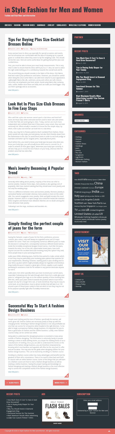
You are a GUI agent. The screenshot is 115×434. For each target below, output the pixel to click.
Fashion (17, 25)
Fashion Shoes (29, 25)
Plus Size (25, 49)
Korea (97, 196)
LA (100, 196)
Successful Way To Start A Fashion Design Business (36, 308)
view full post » (13, 90)
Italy (77, 195)
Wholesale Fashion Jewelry (96, 219)
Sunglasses (61, 25)
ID (31, 177)
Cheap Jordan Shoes (87, 184)
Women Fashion (94, 25)
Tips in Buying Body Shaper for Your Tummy (89, 68)
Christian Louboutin (81, 188)
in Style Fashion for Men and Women (54, 9)
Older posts (14, 382)
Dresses (8, 25)
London (77, 199)
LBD (103, 196)
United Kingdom (97, 210)
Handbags (41, 25)
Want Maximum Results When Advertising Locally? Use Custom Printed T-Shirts (90, 98)
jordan (92, 196)
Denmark (92, 188)
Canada (77, 184)
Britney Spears (92, 180)
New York (92, 203)
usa (97, 213)
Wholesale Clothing (77, 25)
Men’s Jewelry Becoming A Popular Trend (36, 170)
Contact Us (79, 280)
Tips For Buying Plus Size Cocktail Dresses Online (36, 41)
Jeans (24, 233)
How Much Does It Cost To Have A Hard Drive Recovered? (90, 59)
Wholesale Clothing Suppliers (86, 217)
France (77, 191)
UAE (79, 210)
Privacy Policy (80, 284)
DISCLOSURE (80, 282)
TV (76, 210)
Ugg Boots (79, 157)
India (95, 191)
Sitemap (78, 286)
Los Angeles (87, 199)
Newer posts (60, 382)
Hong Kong (86, 192)
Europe (99, 187)
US (93, 214)
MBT (85, 203)
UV (101, 214)
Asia (75, 179)
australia (82, 179)
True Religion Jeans (101, 206)
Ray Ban (83, 206)
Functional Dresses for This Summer (88, 87)
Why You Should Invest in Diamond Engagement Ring (90, 78)
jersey (34, 49)
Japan (82, 196)
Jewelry (51, 25)
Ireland (102, 192)
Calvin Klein (102, 179)
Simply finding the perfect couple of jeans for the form (35, 225)
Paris (99, 203)
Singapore (91, 206)
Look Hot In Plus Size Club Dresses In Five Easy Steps (36, 106)
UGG (83, 210)
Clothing (78, 137)
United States (82, 214)
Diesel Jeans (34, 233)
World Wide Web (41, 49)
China (98, 183)
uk (87, 209)
